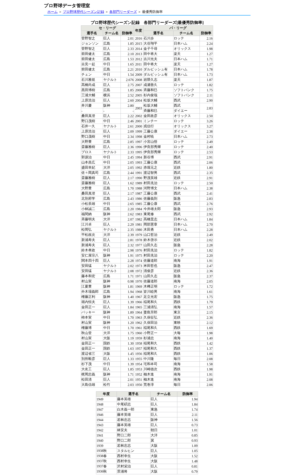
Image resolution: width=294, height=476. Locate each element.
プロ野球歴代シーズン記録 (83, 12)
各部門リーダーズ (123, 12)
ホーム (52, 12)
